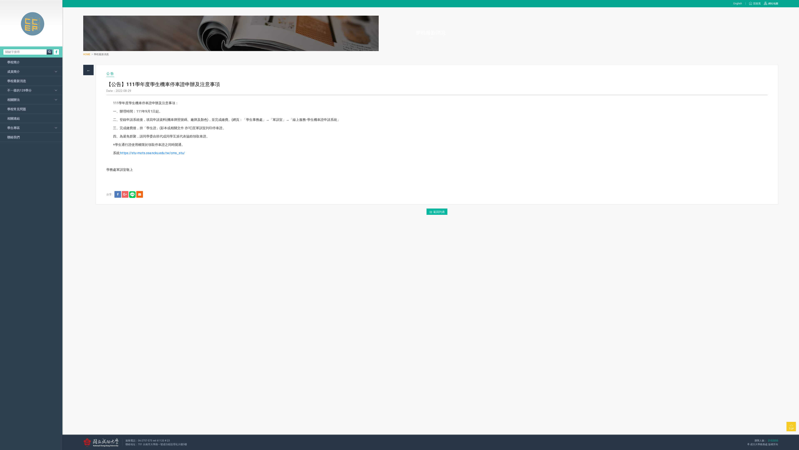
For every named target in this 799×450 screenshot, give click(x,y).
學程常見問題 (16, 109)
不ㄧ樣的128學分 (19, 90)
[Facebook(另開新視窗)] (117, 194)
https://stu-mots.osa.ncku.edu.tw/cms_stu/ (152, 153)
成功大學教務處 (759, 444)
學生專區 (13, 128)
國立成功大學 (101, 442)
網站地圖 (773, 3)
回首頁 (757, 3)
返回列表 (439, 212)
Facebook (56, 52)
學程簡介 (13, 62)
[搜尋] (49, 52)
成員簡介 (13, 72)
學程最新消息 (16, 81)
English (738, 3)
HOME (86, 54)
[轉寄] (139, 194)
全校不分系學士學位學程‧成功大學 (31, 23)
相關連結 (13, 118)
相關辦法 (13, 100)
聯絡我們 (13, 137)
